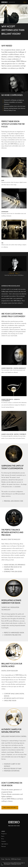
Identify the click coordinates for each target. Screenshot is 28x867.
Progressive (4, 833)
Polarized (3, 846)
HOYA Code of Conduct (16, 859)
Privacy (2, 859)
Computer (3, 841)
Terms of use (7, 859)
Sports (2, 836)
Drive (2, 838)
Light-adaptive (4, 843)
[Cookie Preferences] (2, 864)
